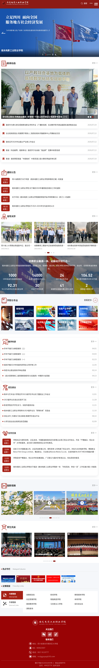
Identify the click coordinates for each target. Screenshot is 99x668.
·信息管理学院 (30, 599)
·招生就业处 (78, 604)
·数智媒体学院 (79, 595)
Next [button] (95, 33)
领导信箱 (91, 3)
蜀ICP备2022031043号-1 (44, 663)
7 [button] (52, 517)
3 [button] (48, 54)
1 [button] (42, 54)
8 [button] (55, 517)
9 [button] (56, 517)
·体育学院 (77, 599)
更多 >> (95, 63)
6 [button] (49, 517)
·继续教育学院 (30, 604)
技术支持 (56, 665)
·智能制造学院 (55, 599)
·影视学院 (53, 595)
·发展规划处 (30, 595)
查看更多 (88, 300)
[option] (49, 32)
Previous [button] (3, 33)
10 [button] (58, 517)
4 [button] (55, 54)
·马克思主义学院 (56, 604)
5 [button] (48, 517)
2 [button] (45, 54)
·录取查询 (29, 608)
